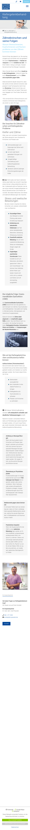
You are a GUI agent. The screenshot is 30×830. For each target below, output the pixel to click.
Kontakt (6, 623)
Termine (26, 1)
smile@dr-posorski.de (21, 1)
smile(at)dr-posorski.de (11, 617)
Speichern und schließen (15, 824)
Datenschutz (15, 827)
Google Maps (20, 809)
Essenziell (10, 809)
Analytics (16, 811)
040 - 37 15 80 (16, 1)
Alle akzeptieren (15, 820)
